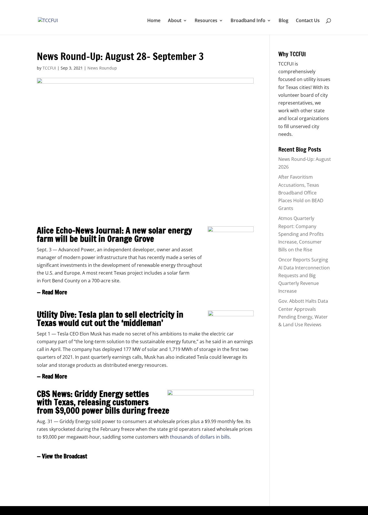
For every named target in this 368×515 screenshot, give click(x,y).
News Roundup (102, 68)
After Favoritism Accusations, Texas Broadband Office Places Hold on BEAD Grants (300, 192)
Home (153, 21)
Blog (283, 21)
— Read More (52, 292)
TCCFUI (49, 68)
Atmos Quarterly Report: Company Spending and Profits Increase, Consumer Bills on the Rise (301, 234)
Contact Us (308, 21)
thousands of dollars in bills (200, 437)
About (174, 21)
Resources (206, 21)
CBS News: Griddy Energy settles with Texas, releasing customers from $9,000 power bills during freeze (103, 402)
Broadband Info (248, 21)
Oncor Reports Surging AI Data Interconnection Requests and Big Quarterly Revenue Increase (304, 275)
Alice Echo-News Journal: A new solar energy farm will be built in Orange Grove (114, 234)
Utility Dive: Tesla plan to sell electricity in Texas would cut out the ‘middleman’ (110, 318)
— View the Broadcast (62, 456)
